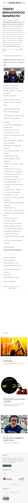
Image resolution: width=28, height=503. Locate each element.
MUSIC (10, 6)
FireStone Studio (7, 500)
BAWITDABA (7, 361)
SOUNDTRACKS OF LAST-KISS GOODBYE (14, 400)
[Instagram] (10, 466)
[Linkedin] (4, 466)
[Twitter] (8, 466)
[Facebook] (6, 466)
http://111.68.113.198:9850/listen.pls (11, 46)
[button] (5, 49)
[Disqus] (14, 311)
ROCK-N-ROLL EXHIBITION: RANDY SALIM (13, 439)
